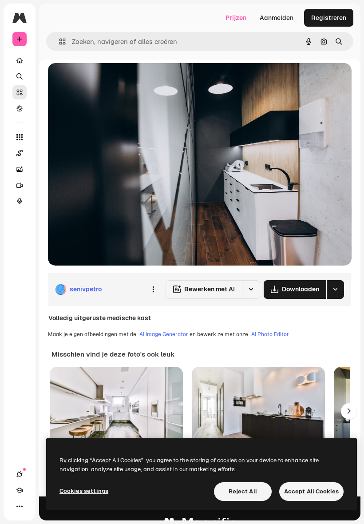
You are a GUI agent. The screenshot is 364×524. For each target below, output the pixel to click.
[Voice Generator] (19, 201)
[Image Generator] (19, 169)
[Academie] (19, 490)
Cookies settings (83, 491)
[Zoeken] (19, 76)
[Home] (19, 60)
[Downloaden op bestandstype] (335, 289)
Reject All (243, 491)
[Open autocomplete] (59, 41)
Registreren (328, 18)
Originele (106, 79)
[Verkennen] (19, 108)
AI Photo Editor (270, 334)
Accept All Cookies (311, 491)
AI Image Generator (163, 334)
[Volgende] (349, 411)
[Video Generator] (19, 185)
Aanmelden (276, 18)
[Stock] (19, 92)
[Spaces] (19, 153)
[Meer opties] (153, 289)
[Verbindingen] (19, 474)
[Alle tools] (19, 137)
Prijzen (236, 18)
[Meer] (19, 506)
